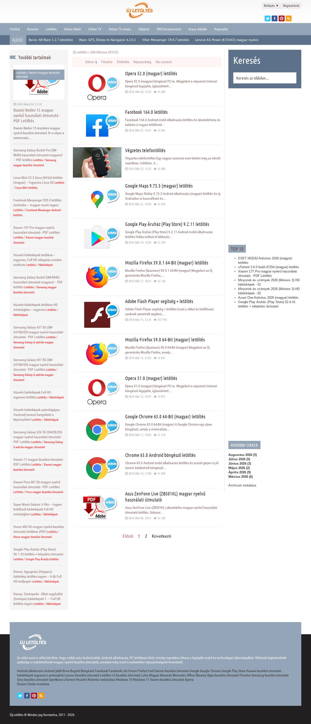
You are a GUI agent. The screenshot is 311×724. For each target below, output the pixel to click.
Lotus (144, 675)
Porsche (245, 675)
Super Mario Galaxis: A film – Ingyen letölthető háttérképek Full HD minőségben (37, 509)
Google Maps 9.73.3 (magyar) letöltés (159, 186)
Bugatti (75, 671)
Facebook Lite (118, 671)
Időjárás (143, 29)
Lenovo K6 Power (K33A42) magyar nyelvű (227, 40)
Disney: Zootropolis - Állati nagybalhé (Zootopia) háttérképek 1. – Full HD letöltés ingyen (38, 599)
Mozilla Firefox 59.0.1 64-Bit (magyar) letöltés (166, 262)
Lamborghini (55, 675)
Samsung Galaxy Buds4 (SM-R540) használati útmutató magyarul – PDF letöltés (38, 282)
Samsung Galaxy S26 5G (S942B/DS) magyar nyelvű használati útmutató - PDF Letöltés (37, 437)
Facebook (101, 671)
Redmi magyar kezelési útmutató (38, 75)
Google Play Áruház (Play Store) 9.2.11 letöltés (167, 224)
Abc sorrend (164, 62)
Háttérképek (45, 265)
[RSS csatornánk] (289, 18)
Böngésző (87, 671)
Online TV (94, 29)
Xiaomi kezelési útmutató (167, 680)
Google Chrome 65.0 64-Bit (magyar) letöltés (165, 416)
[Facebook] (274, 18)
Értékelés (123, 62)
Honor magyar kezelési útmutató (32, 537)
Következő (161, 536)
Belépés (271, 6)
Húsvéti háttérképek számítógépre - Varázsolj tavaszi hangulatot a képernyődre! (37, 414)
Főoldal (15, 29)
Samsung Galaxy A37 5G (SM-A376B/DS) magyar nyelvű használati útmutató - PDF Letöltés (38, 332)
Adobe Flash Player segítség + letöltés (159, 301)
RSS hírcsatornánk (169, 29)
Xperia (189, 680)
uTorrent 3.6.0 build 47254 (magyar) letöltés (268, 267)
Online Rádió (72, 29)
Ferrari (132, 671)
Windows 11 (141, 680)
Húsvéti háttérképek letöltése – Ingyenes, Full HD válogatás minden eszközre (37, 260)
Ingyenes (40, 675)
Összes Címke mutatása (33, 684)
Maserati (166, 675)
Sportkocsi (56, 680)
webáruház (107, 680)
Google (194, 671)
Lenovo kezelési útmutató (82, 675)
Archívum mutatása (242, 485)
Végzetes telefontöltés (145, 150)
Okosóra (200, 675)
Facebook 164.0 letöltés (146, 112)
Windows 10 (124, 680)
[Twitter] (267, 18)
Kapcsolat (221, 29)
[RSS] (41, 696)
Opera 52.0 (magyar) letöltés (151, 73)
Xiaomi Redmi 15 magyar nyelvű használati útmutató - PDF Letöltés (36, 115)
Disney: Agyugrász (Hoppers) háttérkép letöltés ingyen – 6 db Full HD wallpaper (37, 576)
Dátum (89, 62)
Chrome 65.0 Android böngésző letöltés (160, 455)
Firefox (142, 671)
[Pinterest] (282, 18)
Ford (151, 671)
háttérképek (25, 675)
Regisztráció (291, 6)
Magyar (154, 675)
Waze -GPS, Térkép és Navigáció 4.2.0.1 (107, 40)
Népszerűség (142, 62)
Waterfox (93, 680)
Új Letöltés (80, 52)
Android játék (53, 671)
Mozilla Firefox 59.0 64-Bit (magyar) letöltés (165, 339)
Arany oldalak (198, 29)
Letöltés (51, 29)
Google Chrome (210, 671)
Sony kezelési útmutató (32, 680)
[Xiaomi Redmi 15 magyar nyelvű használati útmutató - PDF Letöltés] (38, 82)
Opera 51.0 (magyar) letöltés (151, 378)
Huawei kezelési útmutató (263, 671)
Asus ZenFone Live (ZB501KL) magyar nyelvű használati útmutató (165, 496)
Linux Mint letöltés (26, 187)
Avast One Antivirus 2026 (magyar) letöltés (268, 297)
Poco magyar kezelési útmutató (44, 492)
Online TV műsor (120, 29)
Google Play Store (233, 671)
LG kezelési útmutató (126, 675)
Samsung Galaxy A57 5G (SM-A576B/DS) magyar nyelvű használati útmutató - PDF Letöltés (38, 364)
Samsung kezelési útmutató (270, 675)
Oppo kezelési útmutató (223, 675)
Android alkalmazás (30, 671)
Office (191, 675)
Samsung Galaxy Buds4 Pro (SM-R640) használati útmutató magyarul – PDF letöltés (37, 155)
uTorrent (69, 680)
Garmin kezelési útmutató (172, 671)
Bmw (66, 671)
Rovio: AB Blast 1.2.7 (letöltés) (51, 40)
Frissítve (106, 62)
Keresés (32, 29)
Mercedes (179, 675)
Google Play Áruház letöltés (42, 559)
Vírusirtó (81, 680)
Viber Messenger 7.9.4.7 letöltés (165, 40)
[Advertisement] (264, 166)
